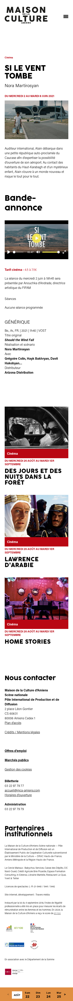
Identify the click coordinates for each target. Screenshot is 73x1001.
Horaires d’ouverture (18, 795)
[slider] (18, 252)
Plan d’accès (13, 723)
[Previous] (8, 994)
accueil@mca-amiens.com (22, 790)
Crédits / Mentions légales (22, 732)
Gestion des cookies (18, 769)
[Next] (65, 994)
